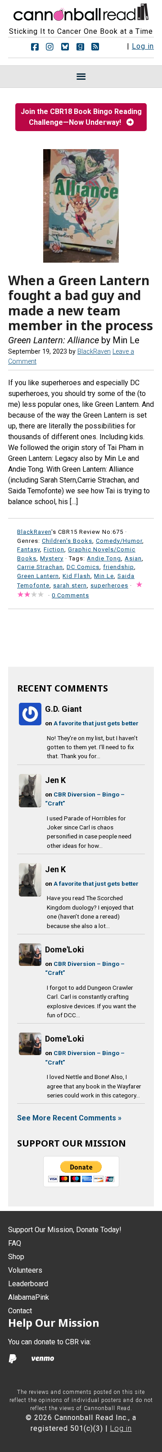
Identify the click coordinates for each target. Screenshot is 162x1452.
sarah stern (70, 585)
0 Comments (70, 595)
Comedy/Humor (119, 540)
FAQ (14, 1243)
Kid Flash (76, 576)
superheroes (109, 585)
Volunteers (25, 1270)
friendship (118, 567)
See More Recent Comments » (69, 1118)
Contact (20, 1310)
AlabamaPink (28, 1297)
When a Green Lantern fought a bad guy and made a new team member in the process (80, 303)
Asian (133, 558)
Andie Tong (104, 558)
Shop (16, 1256)
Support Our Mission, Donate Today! (65, 1229)
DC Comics (83, 567)
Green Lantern (38, 576)
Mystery (51, 558)
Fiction (54, 549)
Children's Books (67, 540)
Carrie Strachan (40, 567)
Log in (143, 46)
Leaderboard (28, 1283)
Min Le (104, 576)
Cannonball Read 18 (81, 11)
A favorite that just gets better (96, 723)
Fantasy (28, 549)
